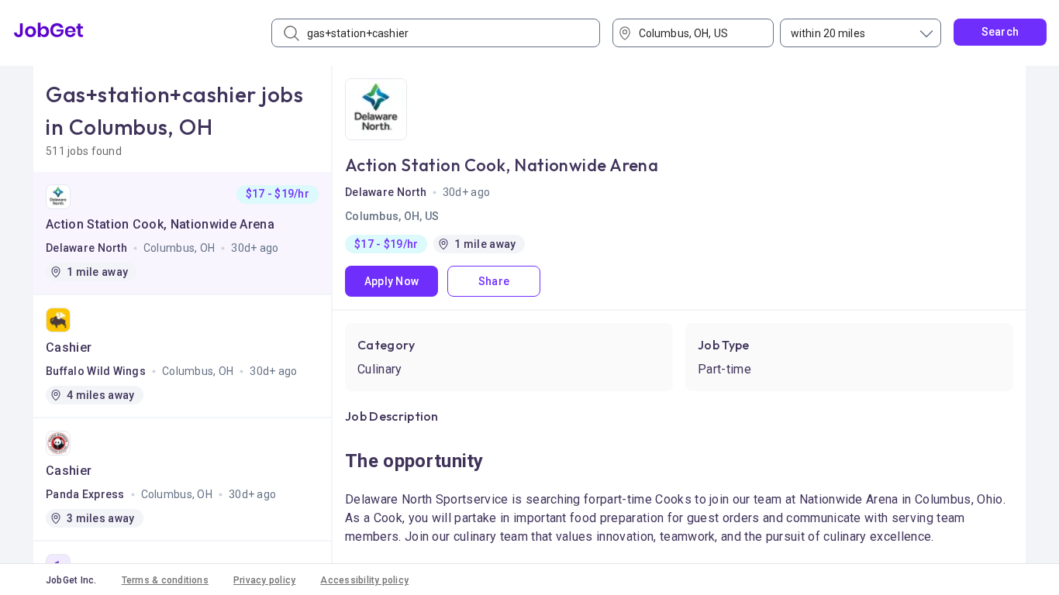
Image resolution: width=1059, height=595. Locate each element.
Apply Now (391, 281)
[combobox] (698, 33)
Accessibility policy (364, 580)
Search (1000, 32)
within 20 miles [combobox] (828, 33)
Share (493, 281)
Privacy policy (264, 580)
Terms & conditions (165, 580)
